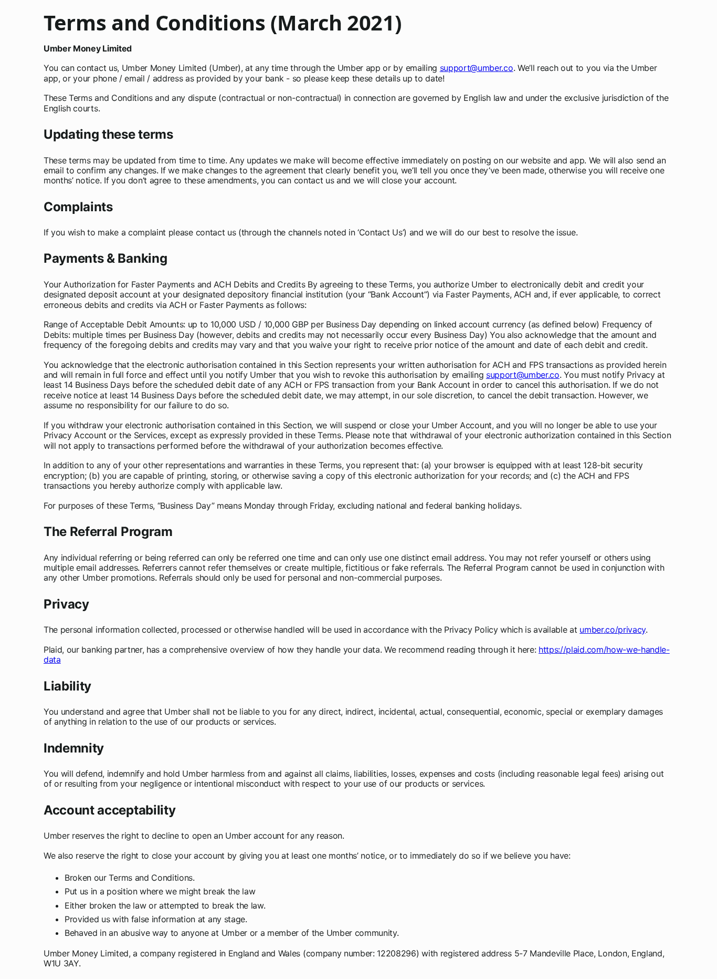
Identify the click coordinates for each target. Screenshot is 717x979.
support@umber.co (476, 68)
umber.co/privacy (612, 629)
